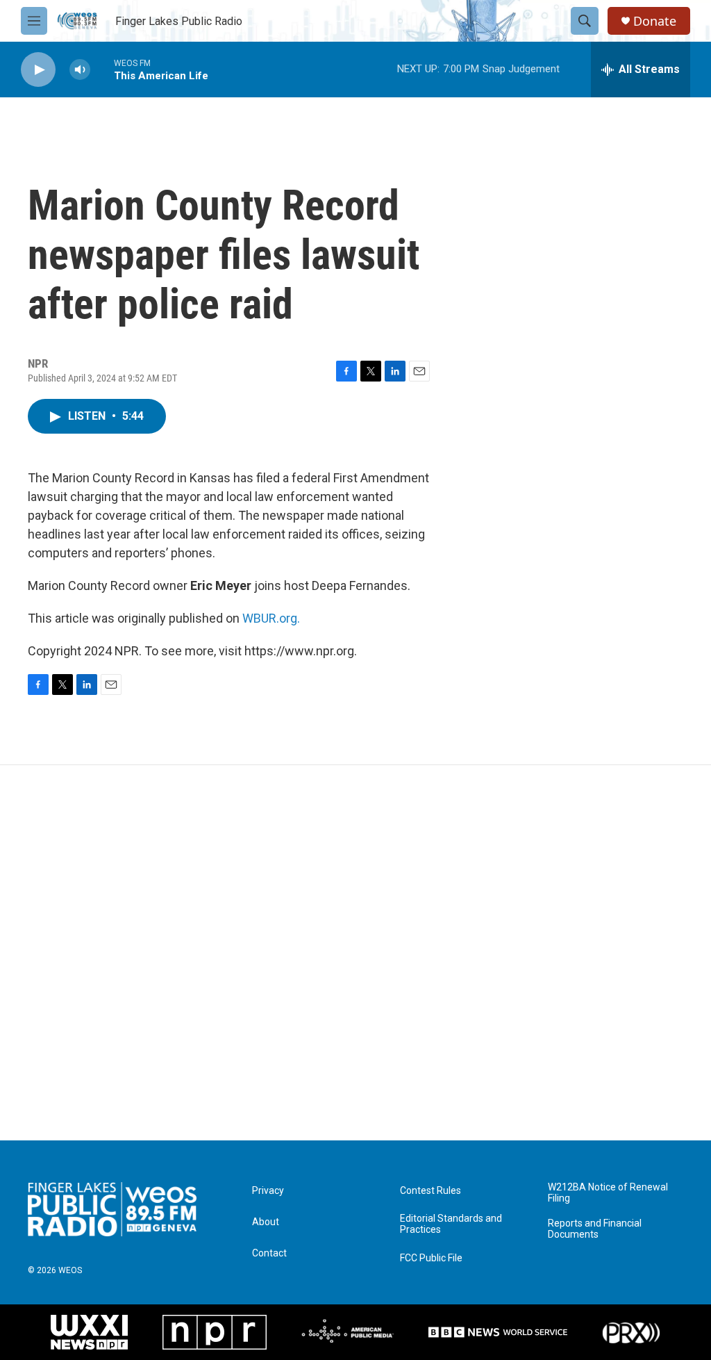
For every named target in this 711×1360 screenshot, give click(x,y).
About (265, 1222)
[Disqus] (355, 952)
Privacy (268, 1191)
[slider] (102, 69)
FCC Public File (431, 1258)
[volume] (80, 69)
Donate (654, 21)
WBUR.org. (271, 618)
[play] (38, 70)
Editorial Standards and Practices (451, 1224)
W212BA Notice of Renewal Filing (608, 1193)
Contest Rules (430, 1191)
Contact (269, 1253)
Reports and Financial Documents (595, 1229)
